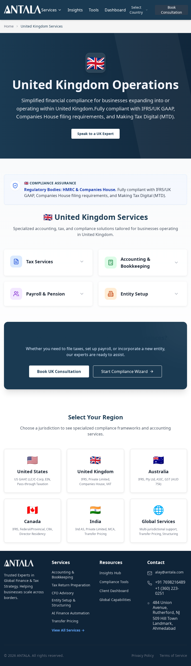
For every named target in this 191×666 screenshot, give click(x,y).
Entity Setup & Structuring (63, 602)
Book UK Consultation (59, 371)
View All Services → (68, 630)
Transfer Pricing (65, 621)
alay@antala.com (169, 572)
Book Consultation (171, 10)
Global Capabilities (115, 599)
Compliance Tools (114, 581)
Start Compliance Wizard (124, 371)
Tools (94, 10)
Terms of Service (173, 655)
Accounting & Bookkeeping (63, 574)
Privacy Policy (143, 655)
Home (9, 26)
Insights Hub (110, 572)
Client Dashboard (114, 590)
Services (49, 10)
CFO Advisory (63, 593)
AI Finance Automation (71, 613)
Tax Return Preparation (71, 585)
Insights (75, 10)
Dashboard (115, 10)
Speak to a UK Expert (95, 133)
